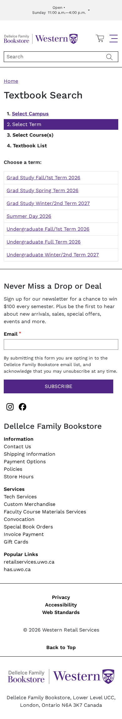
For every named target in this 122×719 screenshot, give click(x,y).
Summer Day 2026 (29, 216)
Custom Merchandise (29, 504)
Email (11, 334)
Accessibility (61, 605)
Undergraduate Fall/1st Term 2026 (48, 229)
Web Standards (61, 612)
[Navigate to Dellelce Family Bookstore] (41, 38)
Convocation (19, 519)
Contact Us (17, 446)
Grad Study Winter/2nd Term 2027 (48, 203)
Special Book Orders (28, 527)
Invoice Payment (24, 534)
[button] (113, 38)
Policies (13, 469)
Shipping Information (29, 454)
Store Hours (18, 477)
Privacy (61, 597)
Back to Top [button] (61, 647)
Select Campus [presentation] (30, 114)
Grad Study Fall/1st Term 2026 (43, 178)
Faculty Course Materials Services (45, 512)
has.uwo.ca (17, 569)
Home (11, 81)
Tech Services (20, 497)
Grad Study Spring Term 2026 (43, 190)
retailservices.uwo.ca (29, 562)
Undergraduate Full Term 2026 (44, 242)
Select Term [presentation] (26, 124)
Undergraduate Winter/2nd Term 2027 (53, 255)
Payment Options (25, 461)
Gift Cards (16, 542)
